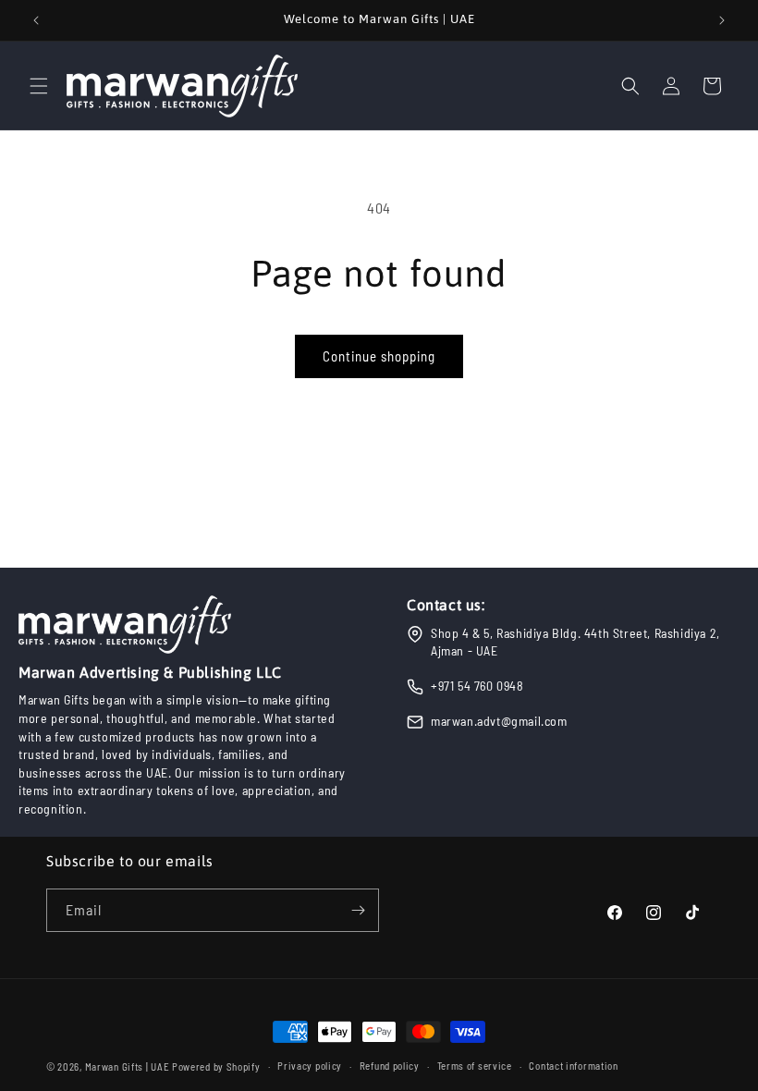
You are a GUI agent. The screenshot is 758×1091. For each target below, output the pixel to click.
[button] (38, 86)
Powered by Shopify (216, 1066)
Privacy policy (309, 1066)
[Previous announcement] (36, 20)
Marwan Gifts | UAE (127, 1066)
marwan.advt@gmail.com (499, 721)
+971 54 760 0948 (477, 685)
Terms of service (474, 1066)
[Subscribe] (357, 910)
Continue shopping (379, 356)
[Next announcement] (722, 20)
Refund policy (390, 1066)
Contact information (573, 1066)
